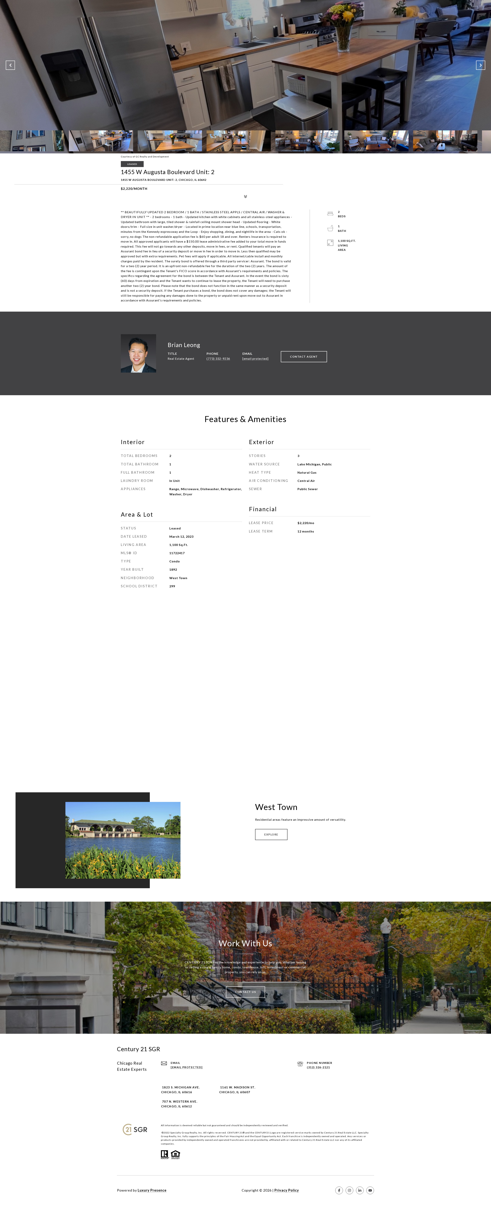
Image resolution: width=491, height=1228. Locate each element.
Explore (271, 834)
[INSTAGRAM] (349, 1190)
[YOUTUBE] (370, 1190)
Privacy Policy (286, 1190)
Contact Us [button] (245, 991)
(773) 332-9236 (218, 358)
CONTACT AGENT (304, 356)
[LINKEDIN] (360, 1190)
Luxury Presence (152, 1190)
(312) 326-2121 (318, 1067)
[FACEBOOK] (339, 1190)
